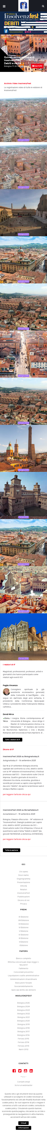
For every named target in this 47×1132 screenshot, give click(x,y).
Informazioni (23, 1128)
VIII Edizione (23, 920)
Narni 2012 (23, 1049)
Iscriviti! (38, 66)
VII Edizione (23, 924)
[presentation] (5, 41)
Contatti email (23, 1082)
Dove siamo (23, 875)
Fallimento (23, 968)
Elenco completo (23, 958)
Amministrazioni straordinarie (23, 979)
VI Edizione (23, 927)
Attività (23, 886)
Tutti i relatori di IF (12, 740)
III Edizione (23, 938)
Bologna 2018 (23, 1028)
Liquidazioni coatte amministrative (23, 976)
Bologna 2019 (23, 1024)
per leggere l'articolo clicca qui (16, 794)
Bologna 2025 (23, 1003)
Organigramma (23, 879)
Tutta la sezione (11, 850)
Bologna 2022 (23, 1014)
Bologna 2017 (23, 1031)
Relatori (23, 889)
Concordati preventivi (23, 972)
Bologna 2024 (23, 1006)
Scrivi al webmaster (23, 1085)
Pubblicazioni (23, 897)
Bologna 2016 (23, 1035)
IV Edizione (23, 935)
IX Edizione (23, 917)
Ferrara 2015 (23, 1039)
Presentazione (23, 882)
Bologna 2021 (23, 1017)
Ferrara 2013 (23, 1046)
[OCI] (23, 5)
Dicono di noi (23, 900)
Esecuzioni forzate (23, 983)
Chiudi (23, 1123)
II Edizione (23, 942)
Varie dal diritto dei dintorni (23, 990)
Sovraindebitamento (23, 986)
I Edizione (23, 945)
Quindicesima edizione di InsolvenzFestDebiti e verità (19, 60)
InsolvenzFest (23, 893)
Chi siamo (23, 872)
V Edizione (23, 931)
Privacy (23, 904)
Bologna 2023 (23, 1010)
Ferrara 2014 (23, 1042)
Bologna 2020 (23, 1021)
